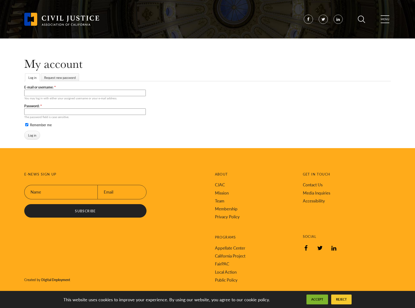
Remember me (40, 124)
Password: (33, 105)
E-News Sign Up (40, 174)
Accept (317, 299)
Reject (341, 299)
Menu (385, 19)
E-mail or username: (40, 87)
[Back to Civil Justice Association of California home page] (61, 19)
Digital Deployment (55, 279)
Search (361, 19)
